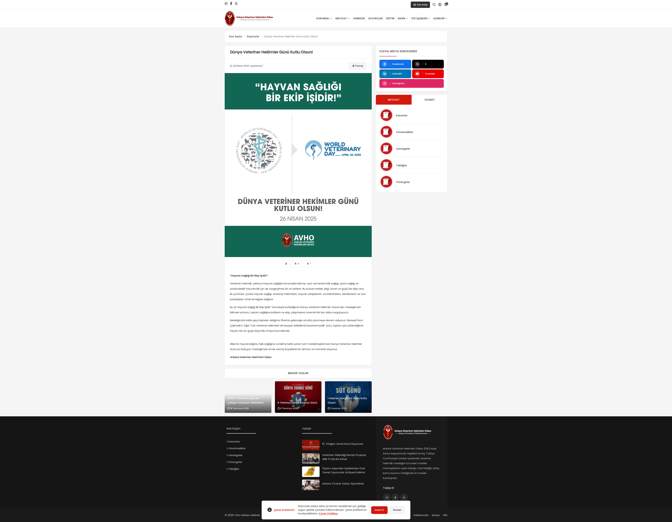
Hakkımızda (421, 515)
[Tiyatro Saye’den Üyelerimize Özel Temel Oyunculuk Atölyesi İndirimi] (311, 471)
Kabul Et (379, 510)
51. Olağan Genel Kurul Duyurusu (342, 444)
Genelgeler (403, 149)
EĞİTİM (390, 18)
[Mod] (440, 4)
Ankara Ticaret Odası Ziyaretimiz (343, 483)
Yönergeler (403, 182)
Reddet (397, 510)
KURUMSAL (322, 18)
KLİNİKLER (439, 18)
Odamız (429, 99)
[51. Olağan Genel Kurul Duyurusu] (311, 445)
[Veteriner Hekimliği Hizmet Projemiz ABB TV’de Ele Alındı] (311, 458)
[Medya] (387, 497)
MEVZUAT (341, 18)
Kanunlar (402, 115)
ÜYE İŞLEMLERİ (419, 18)
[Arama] (434, 4)
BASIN (401, 18)
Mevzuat (394, 99)
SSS (445, 515)
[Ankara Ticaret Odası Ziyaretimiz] (311, 485)
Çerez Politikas (328, 513)
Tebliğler (401, 165)
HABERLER (359, 18)
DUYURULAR (375, 18)
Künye (436, 515)
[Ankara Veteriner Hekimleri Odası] (253, 18)
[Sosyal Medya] (226, 3)
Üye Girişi (422, 4)
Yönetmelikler (404, 132)
